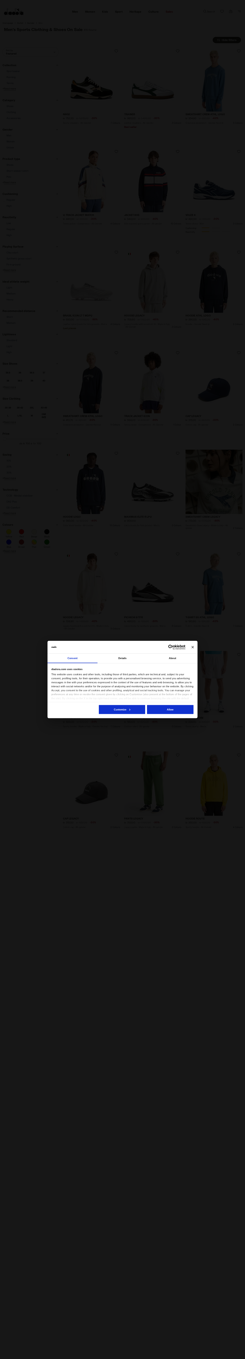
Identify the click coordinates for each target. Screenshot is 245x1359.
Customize (120, 709)
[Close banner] (193, 647)
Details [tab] (122, 658)
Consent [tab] (73, 658)
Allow (170, 709)
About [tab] (172, 658)
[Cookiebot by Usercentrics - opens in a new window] (170, 647)
